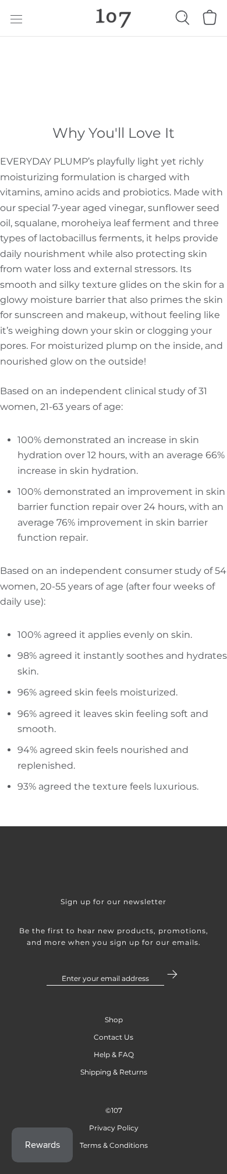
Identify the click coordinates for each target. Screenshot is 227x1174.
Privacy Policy (114, 1127)
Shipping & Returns (113, 1072)
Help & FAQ (114, 1054)
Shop (114, 1019)
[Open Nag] (208, 21)
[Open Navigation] (16, 18)
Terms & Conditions (114, 1145)
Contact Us (113, 1037)
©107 (113, 1110)
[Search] (182, 20)
